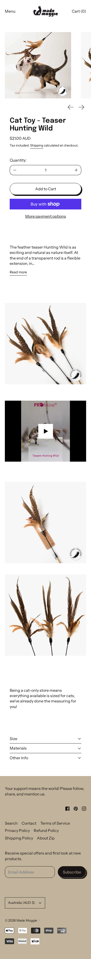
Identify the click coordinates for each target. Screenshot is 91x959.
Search (11, 823)
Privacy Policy (17, 830)
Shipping (36, 145)
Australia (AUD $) (21, 902)
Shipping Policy (19, 838)
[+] (76, 170)
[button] (38, 65)
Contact (29, 823)
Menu (10, 11)
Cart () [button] (79, 11)
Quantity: (18, 160)
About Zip (46, 838)
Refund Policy (46, 830)
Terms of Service (55, 823)
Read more (18, 272)
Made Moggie (27, 920)
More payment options (45, 216)
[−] (15, 170)
